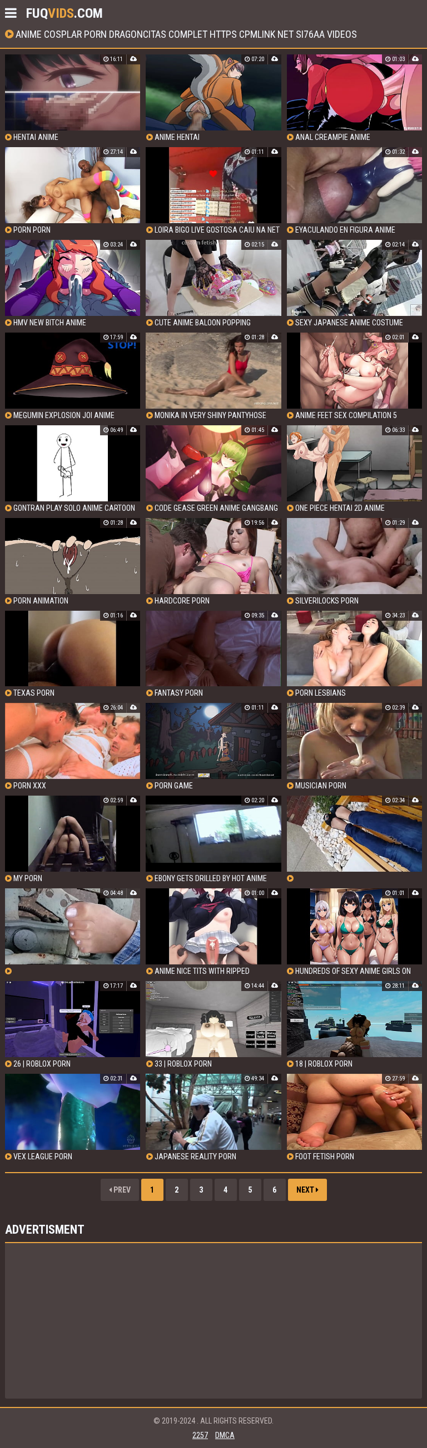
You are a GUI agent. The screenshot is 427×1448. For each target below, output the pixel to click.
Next (306, 1189)
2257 (200, 1435)
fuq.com (64, 13)
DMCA (225, 1435)
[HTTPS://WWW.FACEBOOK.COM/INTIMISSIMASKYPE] (354, 839)
